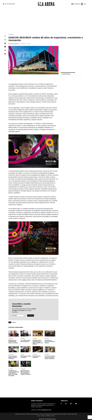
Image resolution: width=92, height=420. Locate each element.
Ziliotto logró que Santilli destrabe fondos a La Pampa (13, 341)
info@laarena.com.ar (46, 409)
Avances (14, 322)
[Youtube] (76, 404)
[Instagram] (65, 404)
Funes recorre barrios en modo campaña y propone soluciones (50, 357)
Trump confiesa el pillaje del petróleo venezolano (12, 357)
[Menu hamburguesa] (3, 4)
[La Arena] (46, 4)
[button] (5, 40)
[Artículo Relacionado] (13, 333)
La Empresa (42, 415)
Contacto (53, 415)
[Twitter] (71, 404)
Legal (38, 415)
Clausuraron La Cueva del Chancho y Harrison (50, 341)
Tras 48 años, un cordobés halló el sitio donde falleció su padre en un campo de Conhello (13, 373)
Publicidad (48, 415)
